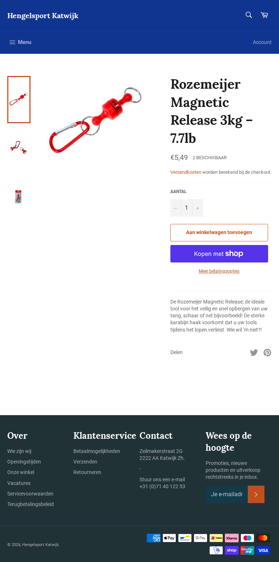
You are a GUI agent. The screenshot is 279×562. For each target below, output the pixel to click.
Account (262, 42)
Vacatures (19, 483)
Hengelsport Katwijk (42, 15)
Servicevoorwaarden (30, 494)
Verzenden (85, 462)
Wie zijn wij (19, 451)
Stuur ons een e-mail (162, 479)
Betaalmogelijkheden (96, 451)
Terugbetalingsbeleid (30, 504)
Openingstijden (24, 462)
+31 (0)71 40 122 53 (162, 486)
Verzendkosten (185, 172)
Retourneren (87, 472)
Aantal (178, 191)
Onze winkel (20, 472)
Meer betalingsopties (219, 271)
